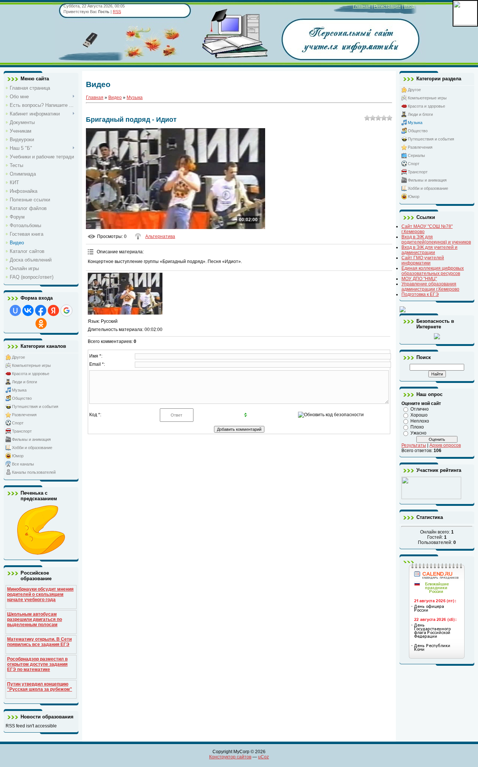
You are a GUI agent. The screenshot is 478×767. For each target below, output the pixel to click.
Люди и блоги (24, 382)
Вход (409, 6)
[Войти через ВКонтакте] (28, 310)
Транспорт (22, 431)
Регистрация (387, 6)
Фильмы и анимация (31, 439)
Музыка (19, 390)
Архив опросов (445, 445)
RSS (117, 11)
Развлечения (24, 414)
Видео (115, 97)
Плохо (417, 427)
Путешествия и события (35, 406)
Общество (22, 398)
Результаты (413, 445)
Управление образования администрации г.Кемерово (430, 286)
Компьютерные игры (31, 365)
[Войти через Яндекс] (53, 310)
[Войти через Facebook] (40, 310)
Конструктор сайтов (230, 757)
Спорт (18, 423)
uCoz (263, 757)
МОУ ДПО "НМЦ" (419, 278)
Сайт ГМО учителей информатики (422, 260)
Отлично (419, 409)
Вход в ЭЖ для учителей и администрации (429, 250)
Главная (361, 6)
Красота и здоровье (30, 373)
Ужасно (418, 433)
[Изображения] (125, 294)
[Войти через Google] (66, 310)
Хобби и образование (32, 447)
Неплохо (419, 421)
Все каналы (23, 464)
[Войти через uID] (15, 310)
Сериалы (416, 155)
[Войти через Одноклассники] (41, 323)
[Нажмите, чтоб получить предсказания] (41, 553)
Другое (18, 357)
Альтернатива (160, 236)
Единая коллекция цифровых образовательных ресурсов (432, 271)
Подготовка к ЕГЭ (420, 294)
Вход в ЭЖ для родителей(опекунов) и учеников (436, 239)
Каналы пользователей (34, 472)
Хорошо (419, 415)
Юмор (18, 456)
